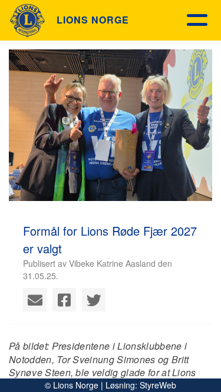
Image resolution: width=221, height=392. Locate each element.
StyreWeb (158, 385)
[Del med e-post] (35, 299)
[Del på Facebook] (64, 299)
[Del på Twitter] (93, 299)
